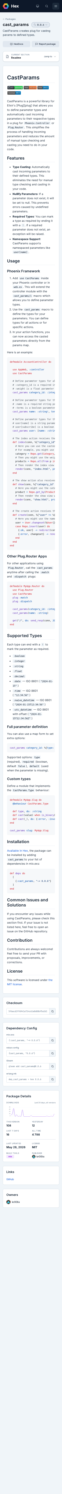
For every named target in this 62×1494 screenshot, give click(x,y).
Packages (11, 19)
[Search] (46, 6)
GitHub (10, 1179)
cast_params (16, 24)
